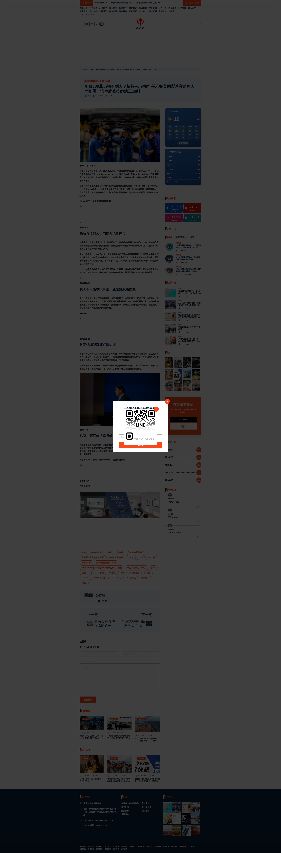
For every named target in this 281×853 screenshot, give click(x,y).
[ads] (140, 425)
